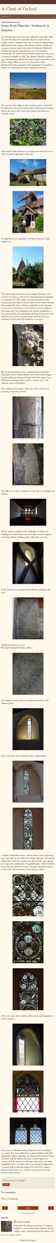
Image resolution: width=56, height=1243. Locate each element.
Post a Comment (9, 1198)
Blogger (32, 1240)
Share (6, 1185)
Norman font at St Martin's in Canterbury (18, 307)
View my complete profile (11, 1234)
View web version (28, 1213)
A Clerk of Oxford (18, 8)
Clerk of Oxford (23, 1222)
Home (28, 1208)
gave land (24, 61)
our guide (5, 1152)
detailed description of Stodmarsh (15, 296)
